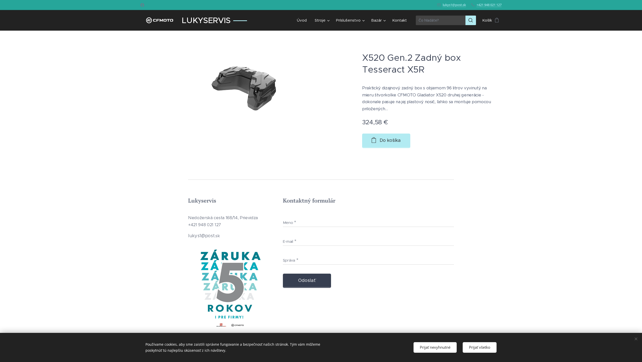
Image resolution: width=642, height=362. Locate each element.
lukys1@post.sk (454, 5)
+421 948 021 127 (489, 5)
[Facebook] (142, 5)
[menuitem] (303, 20)
